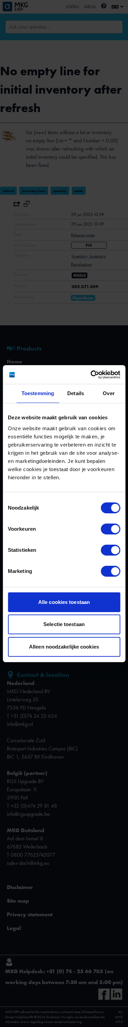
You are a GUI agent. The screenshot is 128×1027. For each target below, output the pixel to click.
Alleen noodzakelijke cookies (64, 647)
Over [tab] (108, 393)
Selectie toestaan (64, 624)
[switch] (110, 529)
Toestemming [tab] (38, 393)
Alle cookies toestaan (64, 602)
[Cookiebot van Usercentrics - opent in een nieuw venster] (91, 374)
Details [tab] (75, 393)
